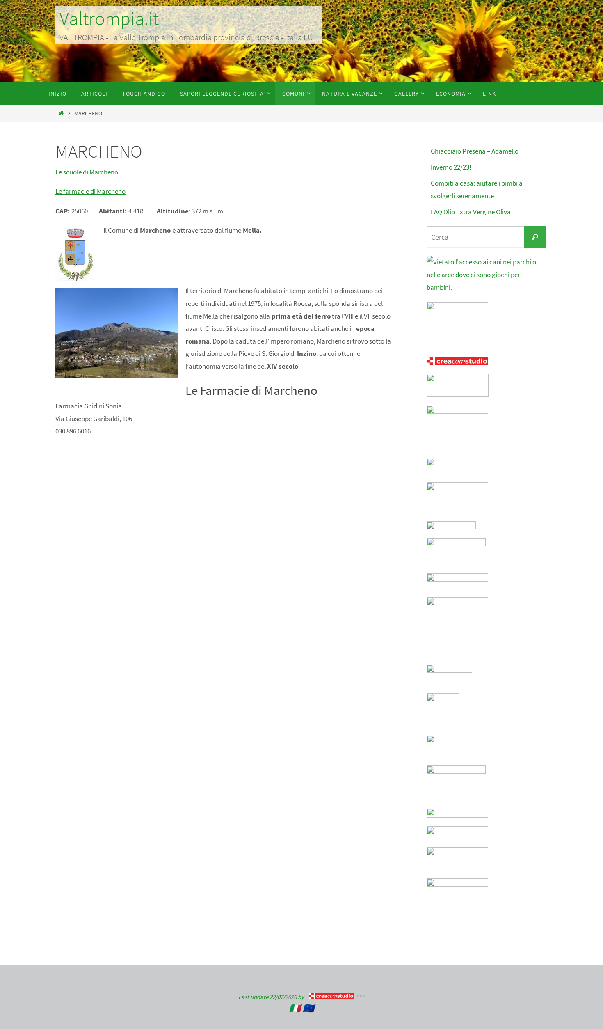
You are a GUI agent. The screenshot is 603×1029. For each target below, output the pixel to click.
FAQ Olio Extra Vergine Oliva (471, 211)
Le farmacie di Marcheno (90, 191)
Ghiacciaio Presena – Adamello (474, 151)
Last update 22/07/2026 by (273, 997)
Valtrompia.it (109, 18)
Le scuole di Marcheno (86, 171)
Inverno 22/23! (451, 167)
